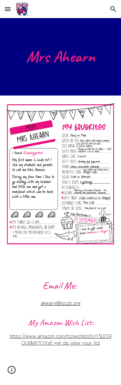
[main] (60, 57)
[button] (7, 9)
